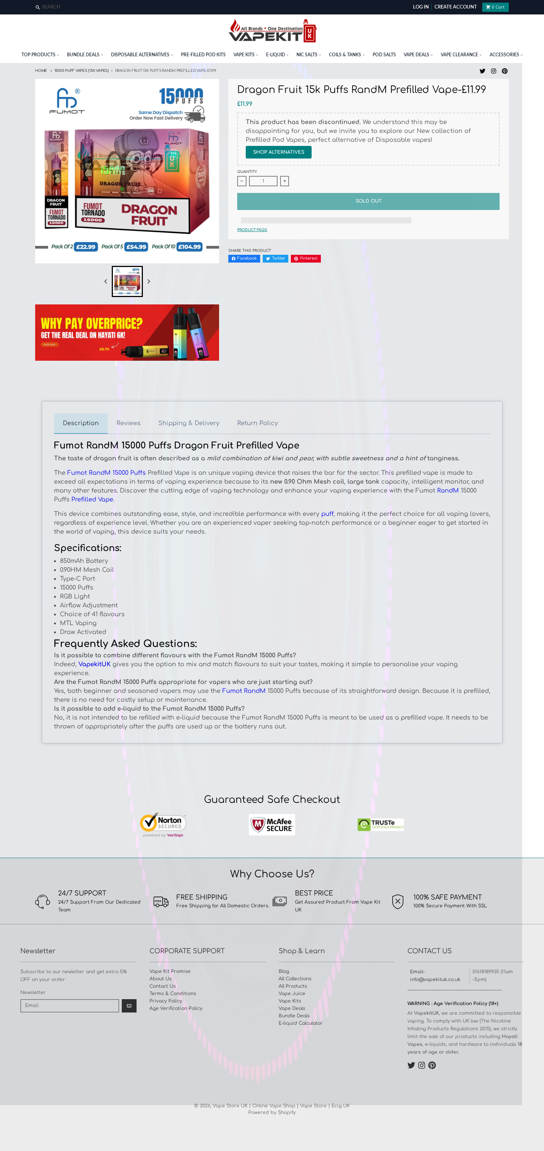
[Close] (537, 7)
